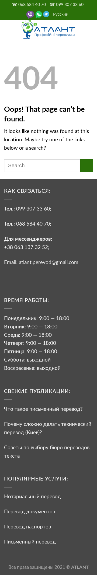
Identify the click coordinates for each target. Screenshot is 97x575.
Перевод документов (29, 511)
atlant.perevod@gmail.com (48, 262)
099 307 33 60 (33, 209)
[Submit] (86, 165)
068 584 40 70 (33, 224)
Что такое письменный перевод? (43, 409)
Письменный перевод (30, 542)
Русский (60, 14)
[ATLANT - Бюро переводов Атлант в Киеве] (48, 29)
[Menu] (8, 29)
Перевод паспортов (27, 527)
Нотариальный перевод (32, 496)
